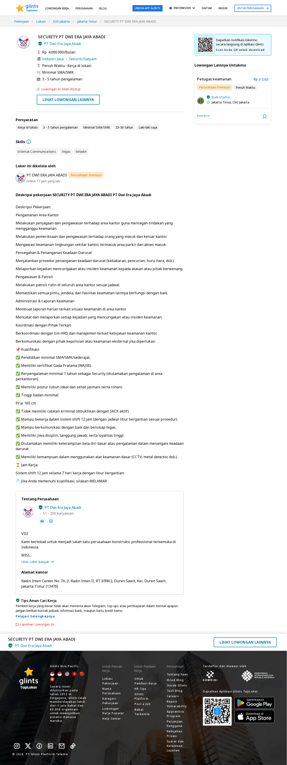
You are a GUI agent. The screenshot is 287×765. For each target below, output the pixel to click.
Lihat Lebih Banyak (35, 562)
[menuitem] (182, 8)
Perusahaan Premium (86, 175)
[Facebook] (39, 745)
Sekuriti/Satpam (83, 58)
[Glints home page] (27, 8)
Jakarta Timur (87, 21)
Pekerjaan (21, 21)
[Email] (61, 745)
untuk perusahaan (250, 8)
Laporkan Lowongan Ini (37, 624)
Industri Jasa (53, 58)
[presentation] (27, 8)
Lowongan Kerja (57, 8)
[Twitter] (28, 745)
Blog (103, 8)
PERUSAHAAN (84, 8)
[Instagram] (16, 745)
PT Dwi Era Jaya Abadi (62, 43)
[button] (40, 44)
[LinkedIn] (50, 745)
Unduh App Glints (147, 8)
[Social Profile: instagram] (51, 521)
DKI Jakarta (61, 21)
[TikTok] (72, 745)
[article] (232, 97)
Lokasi (41, 21)
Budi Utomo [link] (220, 97)
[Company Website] (42, 521)
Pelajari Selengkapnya (35, 616)
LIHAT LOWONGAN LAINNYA (68, 99)
